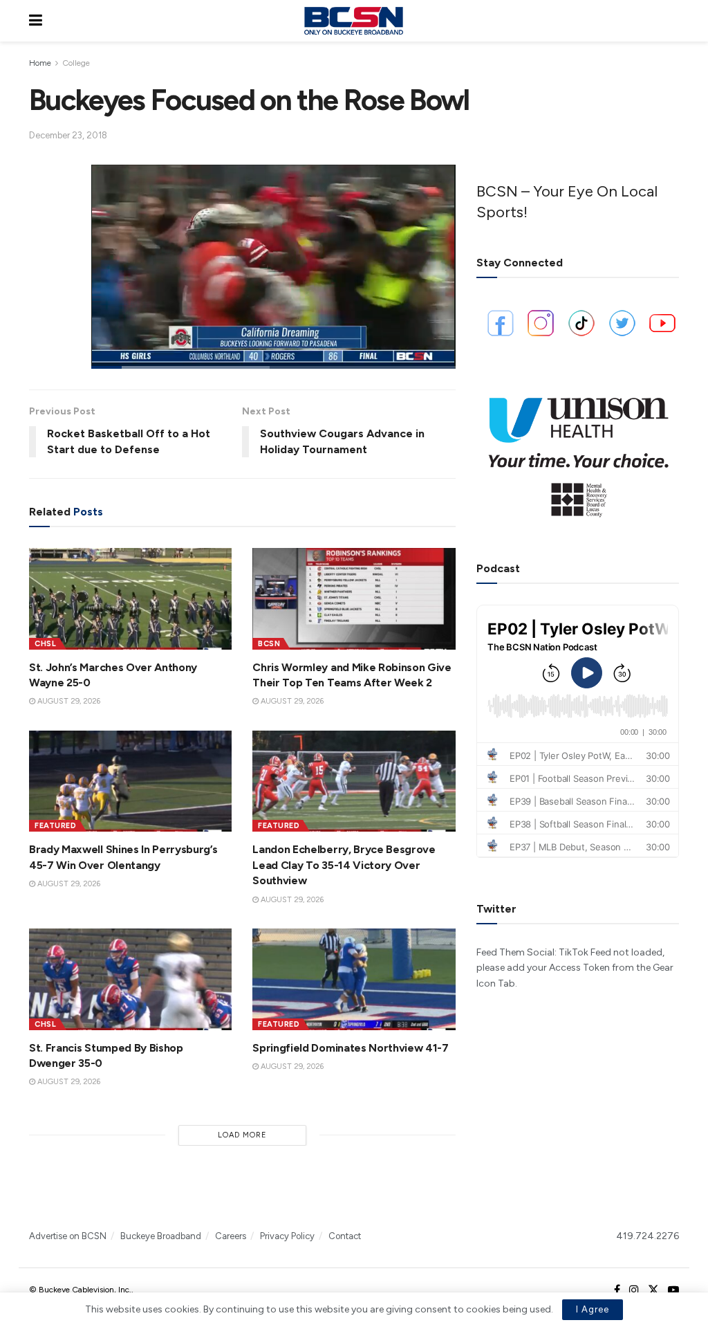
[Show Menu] (35, 21)
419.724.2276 (647, 1236)
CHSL (45, 643)
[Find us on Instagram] (634, 1290)
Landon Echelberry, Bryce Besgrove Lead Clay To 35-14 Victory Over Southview (343, 865)
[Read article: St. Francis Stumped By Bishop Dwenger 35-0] (130, 979)
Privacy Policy (287, 1236)
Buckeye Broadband (160, 1236)
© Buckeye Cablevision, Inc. (80, 1289)
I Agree (592, 1309)
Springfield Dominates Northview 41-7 (350, 1047)
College (76, 63)
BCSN (269, 643)
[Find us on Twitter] (653, 1290)
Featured (55, 825)
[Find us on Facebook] (617, 1290)
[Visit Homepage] (353, 21)
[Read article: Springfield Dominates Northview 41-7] (353, 979)
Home (40, 63)
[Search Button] (672, 21)
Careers (230, 1236)
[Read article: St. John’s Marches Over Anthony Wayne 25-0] (130, 599)
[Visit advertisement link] (577, 452)
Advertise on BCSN (67, 1236)
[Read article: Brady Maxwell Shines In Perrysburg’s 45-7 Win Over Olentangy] (130, 781)
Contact (344, 1236)
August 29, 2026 (67, 701)
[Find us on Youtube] (673, 1290)
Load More (242, 1135)
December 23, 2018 (68, 135)
